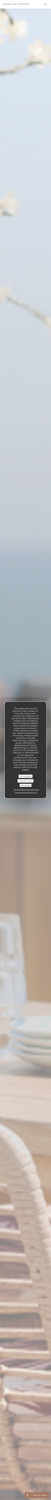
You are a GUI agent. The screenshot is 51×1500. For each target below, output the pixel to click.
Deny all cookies (25, 781)
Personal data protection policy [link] (26, 790)
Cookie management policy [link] (26, 793)
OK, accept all (25, 776)
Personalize (25, 785)
